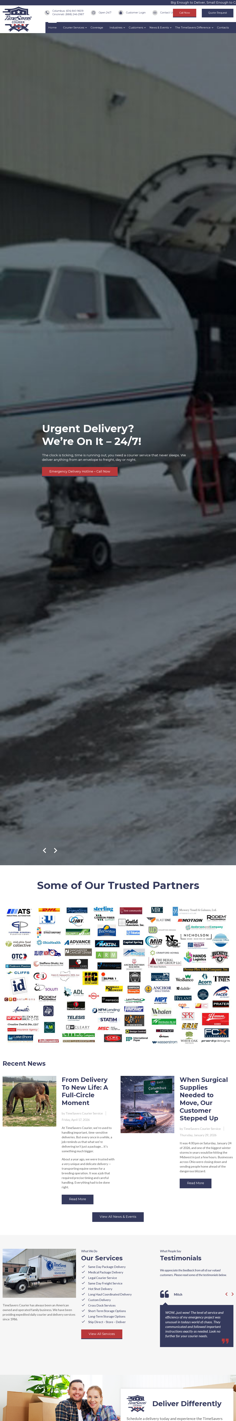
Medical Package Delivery (105, 1272)
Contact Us (167, 12)
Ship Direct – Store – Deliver (107, 1322)
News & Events (159, 27)
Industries (116, 27)
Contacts (223, 27)
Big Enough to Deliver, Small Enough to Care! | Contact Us (188, 2)
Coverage (97, 27)
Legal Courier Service (102, 1278)
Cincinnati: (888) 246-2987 (68, 14)
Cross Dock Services (102, 1305)
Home (52, 27)
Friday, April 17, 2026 (76, 1120)
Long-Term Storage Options (106, 1316)
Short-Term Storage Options (107, 1311)
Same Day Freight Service (105, 1283)
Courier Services (73, 27)
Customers (136, 27)
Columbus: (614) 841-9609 (67, 10)
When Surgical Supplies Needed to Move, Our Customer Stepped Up (204, 1099)
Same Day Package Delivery (107, 1267)
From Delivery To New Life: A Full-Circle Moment (85, 1091)
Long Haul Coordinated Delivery (110, 1294)
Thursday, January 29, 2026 (198, 1135)
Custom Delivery (99, 1300)
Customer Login (136, 12)
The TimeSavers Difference (193, 27)
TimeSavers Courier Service (84, 1113)
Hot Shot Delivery (100, 1289)
